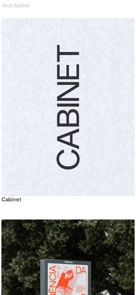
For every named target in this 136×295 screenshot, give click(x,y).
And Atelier (16, 5)
